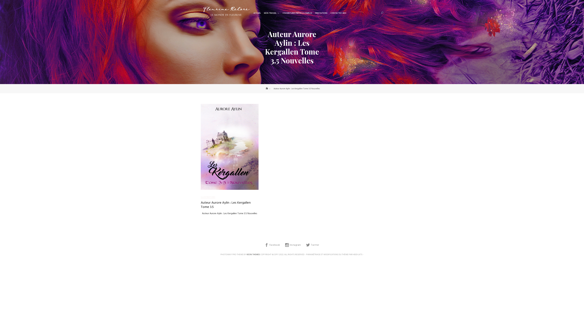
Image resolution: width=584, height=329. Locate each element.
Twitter (315, 245)
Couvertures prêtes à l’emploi (297, 13)
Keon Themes (253, 254)
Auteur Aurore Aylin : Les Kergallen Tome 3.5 (226, 205)
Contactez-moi (338, 13)
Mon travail (270, 13)
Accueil (257, 13)
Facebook (274, 245)
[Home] (267, 88)
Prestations (321, 13)
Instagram (295, 245)
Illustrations (208, 197)
